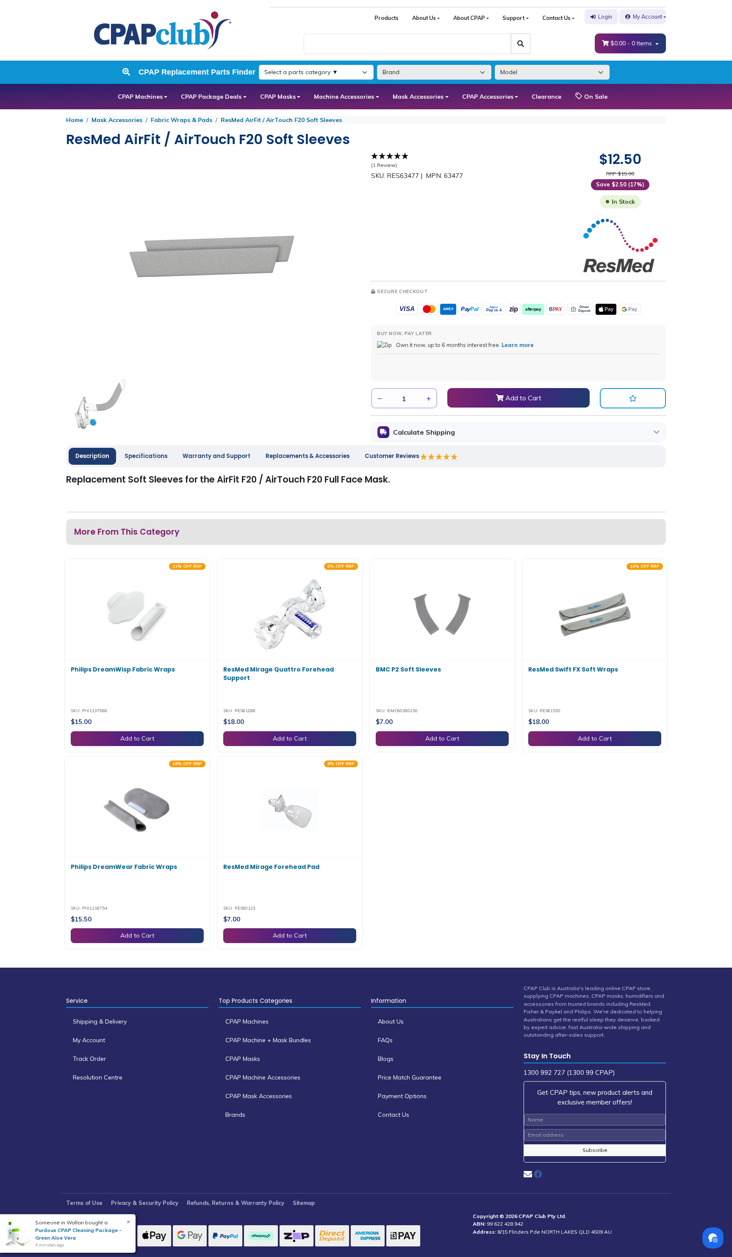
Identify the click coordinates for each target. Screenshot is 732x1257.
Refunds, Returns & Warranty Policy (235, 1202)
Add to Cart (522, 398)
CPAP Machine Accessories (262, 1077)
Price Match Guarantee (409, 1077)
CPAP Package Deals (211, 96)
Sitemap (304, 1202)
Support (513, 17)
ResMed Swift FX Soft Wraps (573, 669)
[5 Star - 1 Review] (439, 456)
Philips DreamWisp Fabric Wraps (123, 669)
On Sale (594, 96)
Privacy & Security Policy (144, 1202)
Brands (235, 1114)
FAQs (385, 1040)
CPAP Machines (140, 96)
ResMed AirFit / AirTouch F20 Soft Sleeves (281, 120)
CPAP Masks (278, 96)
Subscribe (594, 1150)
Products (386, 17)
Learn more (518, 344)
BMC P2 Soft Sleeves (408, 669)
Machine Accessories (344, 96)
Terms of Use (84, 1202)
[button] (633, 398)
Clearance (546, 96)
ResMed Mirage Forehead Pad (271, 867)
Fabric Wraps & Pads (181, 120)
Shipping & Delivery (100, 1021)
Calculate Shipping (424, 432)
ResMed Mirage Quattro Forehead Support (278, 673)
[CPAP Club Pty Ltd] (162, 29)
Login (605, 16)
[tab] (92, 456)
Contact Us (556, 17)
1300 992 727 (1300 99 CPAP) (569, 1072)
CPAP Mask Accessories (258, 1096)
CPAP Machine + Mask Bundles (268, 1040)
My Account (647, 16)
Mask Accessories (418, 96)
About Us (424, 17)
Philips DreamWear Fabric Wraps (124, 867)
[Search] (520, 43)
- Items (632, 43)
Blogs (386, 1059)
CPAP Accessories (487, 96)
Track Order (89, 1059)
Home (74, 120)
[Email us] (528, 1174)
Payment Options (402, 1096)
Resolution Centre (97, 1077)
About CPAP (469, 17)
